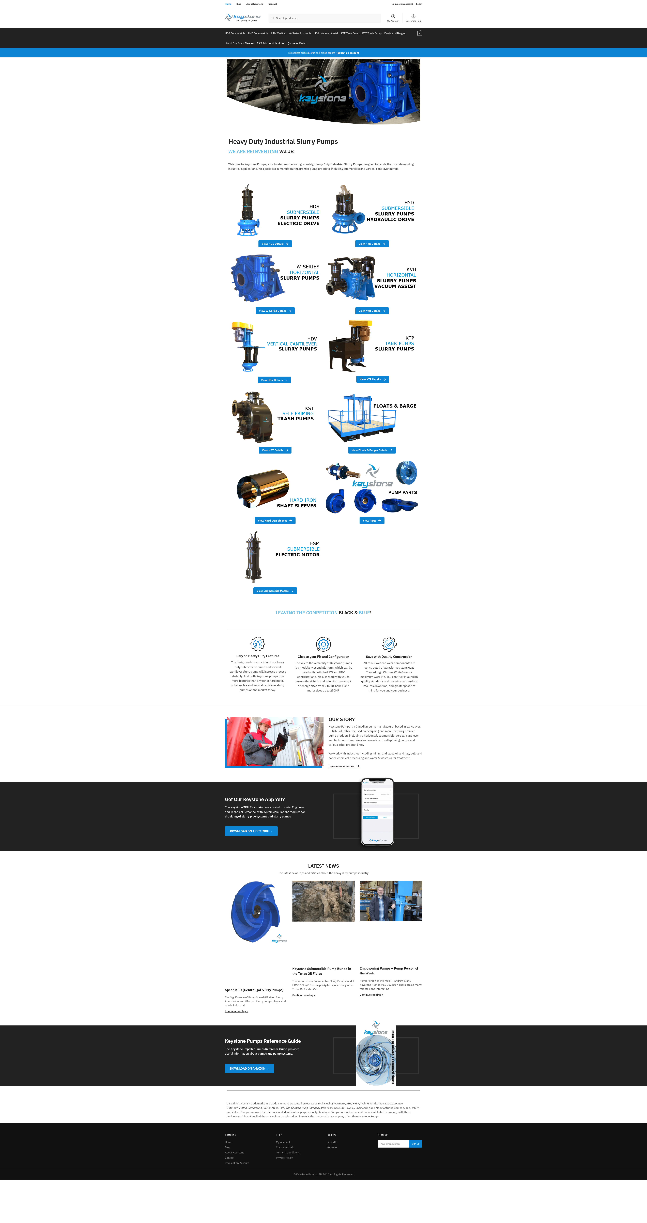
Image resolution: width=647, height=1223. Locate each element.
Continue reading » (236, 1011)
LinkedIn (332, 1142)
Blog (238, 3)
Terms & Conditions (288, 1152)
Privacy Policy (284, 1157)
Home (228, 3)
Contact (272, 3)
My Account (393, 20)
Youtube (332, 1147)
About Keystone (254, 3)
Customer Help (414, 20)
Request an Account (237, 1163)
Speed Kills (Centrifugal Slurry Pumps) (254, 990)
